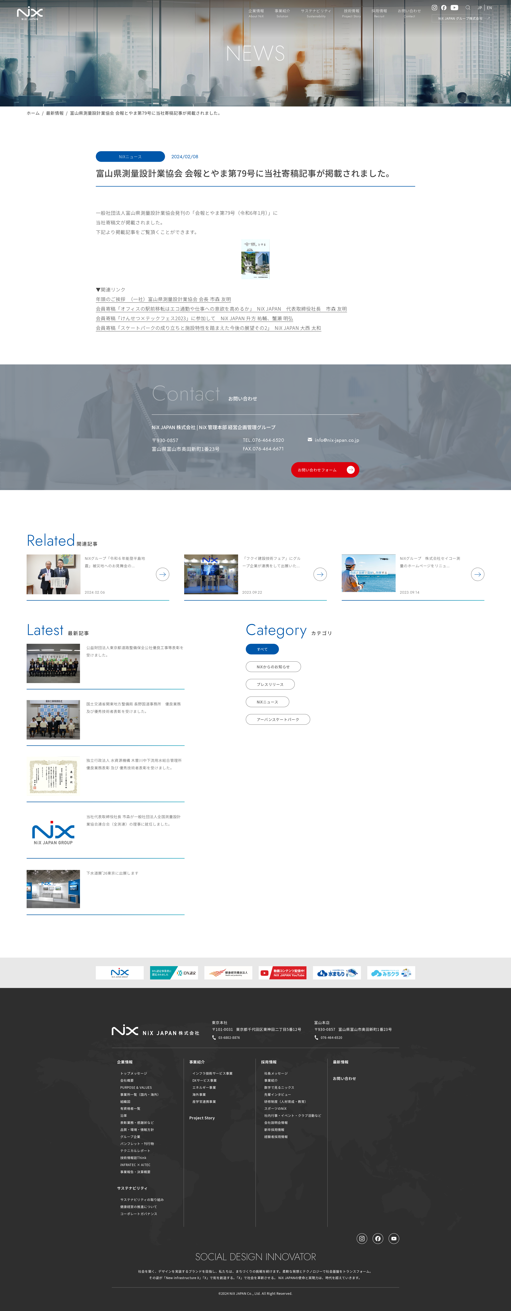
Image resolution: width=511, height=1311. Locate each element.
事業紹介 (197, 1062)
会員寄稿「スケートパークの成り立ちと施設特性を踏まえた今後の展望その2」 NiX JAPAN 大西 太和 (208, 327)
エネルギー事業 (204, 1087)
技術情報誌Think (133, 1157)
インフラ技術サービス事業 (212, 1073)
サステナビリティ (132, 1188)
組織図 (125, 1101)
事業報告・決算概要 (135, 1171)
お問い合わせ (344, 1078)
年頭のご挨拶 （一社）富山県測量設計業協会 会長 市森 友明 (163, 298)
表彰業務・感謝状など (137, 1122)
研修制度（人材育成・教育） (286, 1101)
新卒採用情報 (274, 1129)
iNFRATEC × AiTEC (135, 1164)
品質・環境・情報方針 (137, 1129)
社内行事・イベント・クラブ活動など (293, 1115)
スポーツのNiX (275, 1108)
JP (479, 7)
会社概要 (127, 1080)
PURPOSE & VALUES (136, 1087)
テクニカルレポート (135, 1150)
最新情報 (55, 113)
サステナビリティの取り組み (142, 1199)
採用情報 (269, 1062)
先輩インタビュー (277, 1094)
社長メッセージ (276, 1073)
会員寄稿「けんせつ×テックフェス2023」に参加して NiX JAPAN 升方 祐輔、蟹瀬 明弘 (194, 318)
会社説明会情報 (276, 1122)
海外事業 (199, 1094)
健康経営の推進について (138, 1206)
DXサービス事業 (204, 1080)
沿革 (123, 1115)
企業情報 (125, 1062)
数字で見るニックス (279, 1087)
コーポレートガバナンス (138, 1213)
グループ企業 (130, 1136)
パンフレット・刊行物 (137, 1143)
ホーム (33, 113)
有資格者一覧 (130, 1108)
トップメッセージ (133, 1073)
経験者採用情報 (276, 1136)
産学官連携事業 (204, 1101)
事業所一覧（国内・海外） (140, 1094)
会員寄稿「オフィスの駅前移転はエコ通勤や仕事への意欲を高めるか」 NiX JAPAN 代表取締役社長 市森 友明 (221, 308)
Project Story (202, 1117)
